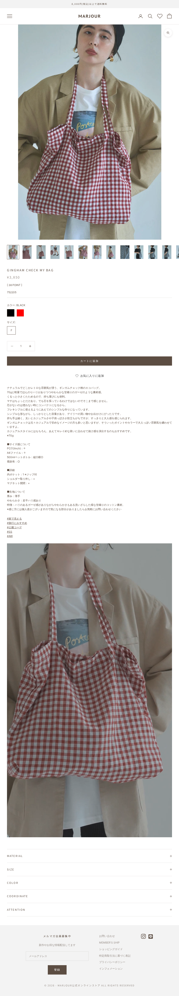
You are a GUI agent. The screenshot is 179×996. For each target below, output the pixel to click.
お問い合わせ (107, 936)
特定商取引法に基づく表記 (115, 955)
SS (10, 531)
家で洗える (15, 518)
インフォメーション (111, 968)
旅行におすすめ (18, 523)
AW (11, 536)
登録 (57, 969)
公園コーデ (15, 527)
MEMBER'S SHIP (109, 942)
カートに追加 (89, 361)
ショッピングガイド (111, 949)
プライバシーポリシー (112, 962)
